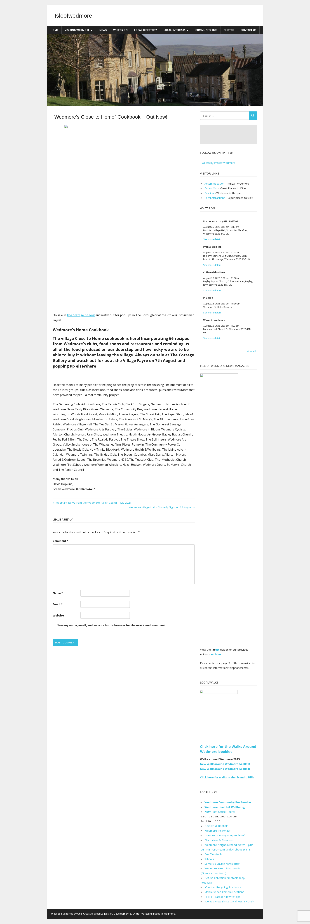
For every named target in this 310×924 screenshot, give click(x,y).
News (103, 30)
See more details (212, 239)
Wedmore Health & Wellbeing (225, 807)
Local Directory (145, 30)
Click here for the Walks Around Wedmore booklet (228, 749)
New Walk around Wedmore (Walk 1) (225, 764)
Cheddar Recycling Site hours (225, 887)
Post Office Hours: (220, 811)
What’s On (120, 30)
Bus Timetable (213, 854)
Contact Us (248, 30)
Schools (209, 859)
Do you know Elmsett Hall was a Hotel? (229, 901)
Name (58, 593)
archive (216, 654)
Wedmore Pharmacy (218, 830)
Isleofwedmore (73, 15)
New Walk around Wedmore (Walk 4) (225, 769)
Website (58, 615)
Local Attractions (215, 198)
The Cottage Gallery (81, 315)
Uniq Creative (85, 913)
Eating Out (211, 188)
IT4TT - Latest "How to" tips (223, 896)
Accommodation (214, 183)
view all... (252, 351)
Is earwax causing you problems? (225, 835)
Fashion (209, 193)
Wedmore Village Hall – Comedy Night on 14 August (160, 507)
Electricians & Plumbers (219, 840)
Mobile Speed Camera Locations (224, 892)
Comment (60, 541)
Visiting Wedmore (77, 30)
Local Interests (174, 30)
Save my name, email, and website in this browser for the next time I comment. (111, 625)
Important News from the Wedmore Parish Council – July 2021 (93, 502)
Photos (229, 30)
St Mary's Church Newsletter (222, 863)
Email (57, 604)
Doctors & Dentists (217, 826)
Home (54, 30)
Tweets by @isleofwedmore (217, 162)
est (217, 649)
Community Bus (206, 30)
